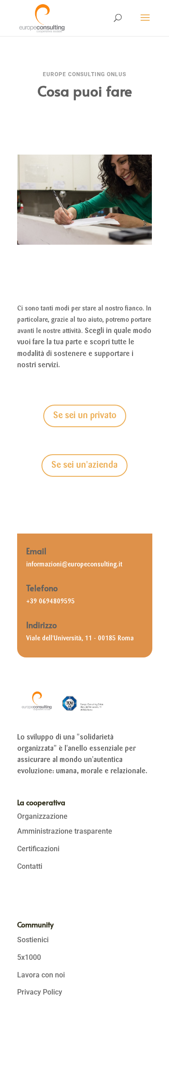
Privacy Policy (39, 992)
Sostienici (33, 939)
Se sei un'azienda (84, 465)
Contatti (29, 866)
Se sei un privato (84, 415)
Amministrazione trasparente (64, 831)
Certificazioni (38, 848)
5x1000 (29, 957)
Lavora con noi (41, 975)
